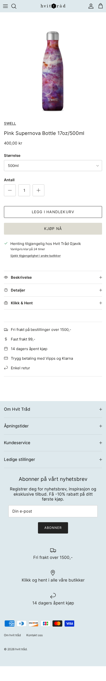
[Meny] (5, 6)
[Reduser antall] (10, 190)
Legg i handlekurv (53, 212)
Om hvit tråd (12, 635)
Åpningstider (16, 425)
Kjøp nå (53, 228)
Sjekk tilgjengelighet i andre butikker (35, 256)
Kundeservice (17, 442)
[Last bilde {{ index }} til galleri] (53, 65)
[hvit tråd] (53, 6)
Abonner (53, 528)
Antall (9, 180)
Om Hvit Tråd (17, 409)
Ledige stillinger (19, 459)
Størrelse (12, 155)
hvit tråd (21, 649)
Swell (10, 123)
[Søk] (16, 6)
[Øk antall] (38, 190)
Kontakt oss (34, 635)
